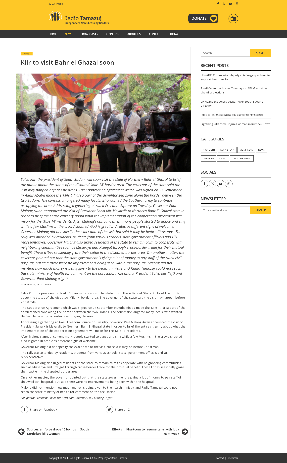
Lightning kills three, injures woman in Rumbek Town (235, 124)
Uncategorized (241, 158)
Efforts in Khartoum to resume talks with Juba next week (145, 431)
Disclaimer (232, 458)
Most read (246, 149)
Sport (223, 158)
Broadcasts (89, 34)
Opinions (112, 34)
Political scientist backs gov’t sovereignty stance (232, 115)
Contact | (221, 458)
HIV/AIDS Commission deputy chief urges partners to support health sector (235, 77)
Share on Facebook (43, 410)
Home (53, 34)
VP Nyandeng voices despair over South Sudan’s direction (232, 103)
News (68, 34)
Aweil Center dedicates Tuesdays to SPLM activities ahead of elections (234, 90)
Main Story (227, 149)
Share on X (122, 410)
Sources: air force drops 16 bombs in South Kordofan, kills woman (58, 431)
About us (134, 34)
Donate (175, 34)
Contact (155, 34)
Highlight (209, 149)
